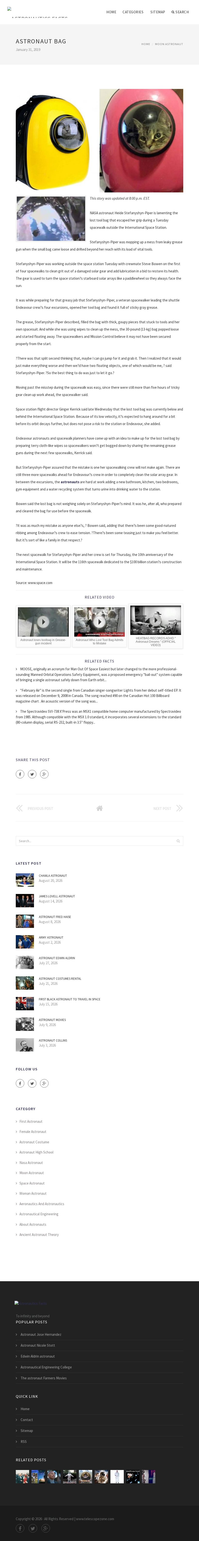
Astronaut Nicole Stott (38, 1345)
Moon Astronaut (169, 44)
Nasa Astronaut (31, 1162)
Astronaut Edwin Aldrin (57, 958)
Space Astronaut (32, 1183)
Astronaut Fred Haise (55, 917)
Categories (133, 12)
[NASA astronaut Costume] (117, 1476)
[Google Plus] (44, 774)
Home (111, 12)
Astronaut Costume (34, 1142)
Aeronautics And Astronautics (41, 1203)
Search (182, 12)
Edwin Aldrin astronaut (38, 1356)
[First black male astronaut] (148, 1476)
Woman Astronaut (33, 1193)
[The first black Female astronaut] (133, 1476)
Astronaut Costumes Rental (60, 979)
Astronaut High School (36, 1152)
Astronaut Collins (53, 1040)
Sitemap (157, 12)
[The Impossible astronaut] (101, 1476)
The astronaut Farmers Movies (44, 1378)
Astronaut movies (52, 1020)
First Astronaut (30, 1121)
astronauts (70, 482)
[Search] (178, 841)
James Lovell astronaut (57, 896)
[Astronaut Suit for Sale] (69, 1476)
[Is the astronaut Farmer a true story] (38, 1476)
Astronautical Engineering (38, 1214)
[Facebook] (20, 774)
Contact (27, 1419)
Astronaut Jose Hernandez (41, 1334)
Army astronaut (51, 937)
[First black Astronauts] (54, 1476)
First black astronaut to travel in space (69, 999)
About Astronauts (32, 1224)
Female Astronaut (32, 1131)
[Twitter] (32, 774)
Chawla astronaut (53, 876)
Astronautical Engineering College (46, 1367)
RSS (24, 1441)
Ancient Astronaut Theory (39, 1234)
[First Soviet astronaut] (85, 1476)
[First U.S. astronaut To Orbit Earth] (22, 1476)
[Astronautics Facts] (37, 9)
